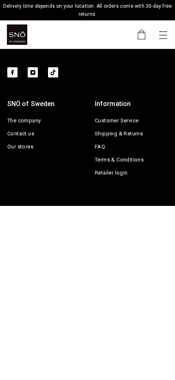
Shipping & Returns (119, 133)
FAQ (100, 147)
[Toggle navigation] (163, 35)
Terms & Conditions (119, 160)
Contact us (20, 133)
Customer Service (116, 120)
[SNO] (17, 34)
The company (24, 120)
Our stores (20, 147)
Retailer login (111, 173)
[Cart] (137, 35)
